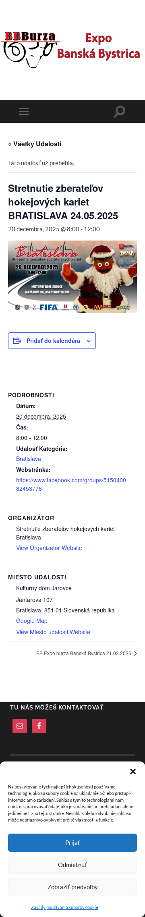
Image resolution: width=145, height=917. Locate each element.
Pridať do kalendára (53, 340)
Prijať (72, 842)
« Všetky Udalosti (34, 143)
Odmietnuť (72, 864)
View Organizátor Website (49, 548)
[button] (133, 772)
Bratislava (28, 458)
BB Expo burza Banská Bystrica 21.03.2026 (84, 652)
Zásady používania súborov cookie (64, 907)
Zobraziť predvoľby (73, 886)
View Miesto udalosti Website (53, 632)
